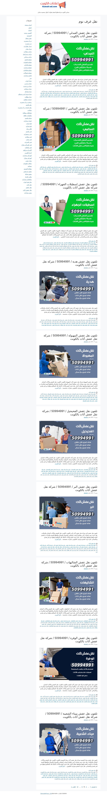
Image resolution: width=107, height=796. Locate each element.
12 (77, 787)
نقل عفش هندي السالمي (79, 172)
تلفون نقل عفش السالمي (90, 167)
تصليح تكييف (28, 59)
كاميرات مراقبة (27, 150)
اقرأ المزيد (58, 85)
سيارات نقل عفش (64, 93)
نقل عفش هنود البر (83, 550)
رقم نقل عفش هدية (80, 321)
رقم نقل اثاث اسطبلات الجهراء (75, 244)
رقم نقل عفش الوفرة (77, 698)
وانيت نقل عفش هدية (46, 325)
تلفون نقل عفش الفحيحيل (90, 469)
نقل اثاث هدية (84, 323)
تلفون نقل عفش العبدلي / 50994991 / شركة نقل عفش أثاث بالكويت (70, 34)
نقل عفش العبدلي (67, 94)
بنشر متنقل (28, 38)
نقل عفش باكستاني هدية (65, 323)
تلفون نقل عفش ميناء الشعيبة (89, 772)
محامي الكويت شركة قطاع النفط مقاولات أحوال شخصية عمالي (53, 12)
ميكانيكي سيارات (27, 179)
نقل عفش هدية (55, 323)
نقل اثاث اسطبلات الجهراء (65, 246)
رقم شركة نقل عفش (67, 91)
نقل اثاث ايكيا (83, 94)
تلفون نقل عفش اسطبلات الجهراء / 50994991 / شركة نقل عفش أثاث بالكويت (69, 186)
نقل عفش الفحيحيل (61, 473)
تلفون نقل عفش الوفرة (90, 696)
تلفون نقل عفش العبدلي (90, 91)
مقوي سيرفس (27, 171)
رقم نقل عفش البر (83, 547)
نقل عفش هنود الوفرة (71, 701)
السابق (94, 787)
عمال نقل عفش (75, 246)
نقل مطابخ (50, 96)
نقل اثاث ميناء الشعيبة (62, 775)
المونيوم (29, 36)
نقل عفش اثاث (92, 89)
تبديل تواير (29, 49)
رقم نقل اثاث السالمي (92, 168)
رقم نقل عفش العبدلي (74, 93)
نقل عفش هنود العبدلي (65, 96)
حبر (31, 78)
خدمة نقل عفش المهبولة (78, 394)
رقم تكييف (29, 105)
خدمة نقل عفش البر (81, 545)
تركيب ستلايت (28, 51)
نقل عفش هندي (93, 96)
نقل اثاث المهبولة (90, 397)
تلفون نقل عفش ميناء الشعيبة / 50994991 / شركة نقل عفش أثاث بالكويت (71, 715)
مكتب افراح (28, 177)
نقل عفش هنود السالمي (60, 172)
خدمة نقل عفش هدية (80, 320)
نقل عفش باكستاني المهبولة (46, 397)
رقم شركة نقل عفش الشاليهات (52, 620)
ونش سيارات (28, 193)
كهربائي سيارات (27, 155)
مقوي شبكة (28, 174)
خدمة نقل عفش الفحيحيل (77, 469)
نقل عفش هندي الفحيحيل (75, 474)
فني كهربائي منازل (26, 145)
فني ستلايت (28, 137)
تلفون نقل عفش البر (91, 545)
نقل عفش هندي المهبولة (84, 399)
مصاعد (30, 166)
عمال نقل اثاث (48, 93)
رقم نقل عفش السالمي (73, 168)
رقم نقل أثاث (45, 91)
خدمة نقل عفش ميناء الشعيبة (74, 772)
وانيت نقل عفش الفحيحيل (80, 476)
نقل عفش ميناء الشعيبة (81, 777)
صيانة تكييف (28, 118)
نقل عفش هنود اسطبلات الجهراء (78, 249)
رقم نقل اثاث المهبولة (92, 395)
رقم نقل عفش (83, 93)
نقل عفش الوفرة (71, 699)
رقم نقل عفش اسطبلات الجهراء (53, 244)
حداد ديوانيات (28, 89)
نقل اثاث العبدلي (90, 94)
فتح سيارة (29, 126)
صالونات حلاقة (28, 115)
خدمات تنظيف (28, 99)
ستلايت (30, 110)
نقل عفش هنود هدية (77, 325)
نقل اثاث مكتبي (75, 94)
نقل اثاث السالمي (90, 170)
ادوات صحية (28, 25)
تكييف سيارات (28, 75)
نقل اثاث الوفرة (93, 699)
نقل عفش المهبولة (67, 397)
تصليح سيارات (28, 67)
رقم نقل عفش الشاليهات (70, 622)
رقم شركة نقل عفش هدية (58, 320)
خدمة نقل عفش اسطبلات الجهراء (71, 242)
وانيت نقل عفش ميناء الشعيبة (61, 778)
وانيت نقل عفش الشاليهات (80, 627)
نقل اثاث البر (44, 547)
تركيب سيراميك (27, 54)
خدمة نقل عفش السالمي (77, 167)
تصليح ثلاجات (28, 65)
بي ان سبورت (28, 41)
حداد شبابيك (28, 91)
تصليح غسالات (28, 73)
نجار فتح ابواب (27, 182)
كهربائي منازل (28, 158)
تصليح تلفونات (28, 62)
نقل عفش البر (79, 548)
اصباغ (30, 30)
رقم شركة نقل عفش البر (59, 545)
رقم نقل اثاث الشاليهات (89, 622)
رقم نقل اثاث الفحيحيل (89, 471)
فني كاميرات (28, 142)
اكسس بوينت (28, 33)
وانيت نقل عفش (43, 96)
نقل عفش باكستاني (58, 94)
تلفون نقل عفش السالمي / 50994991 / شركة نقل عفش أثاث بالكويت (70, 110)
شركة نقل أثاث (56, 93)
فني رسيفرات (28, 134)
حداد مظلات (28, 97)
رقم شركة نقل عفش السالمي (54, 167)
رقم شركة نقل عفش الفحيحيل (53, 469)
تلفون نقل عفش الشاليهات (89, 620)
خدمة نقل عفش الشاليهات (77, 620)
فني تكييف (29, 131)
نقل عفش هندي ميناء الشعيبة (60, 777)
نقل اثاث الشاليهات (85, 624)
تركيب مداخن (28, 57)
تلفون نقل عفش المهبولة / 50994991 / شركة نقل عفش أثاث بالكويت (70, 337)
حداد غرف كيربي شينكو (25, 94)
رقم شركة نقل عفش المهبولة (54, 394)
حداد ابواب (28, 81)
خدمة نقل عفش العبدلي (78, 91)
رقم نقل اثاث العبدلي (92, 93)
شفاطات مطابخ (27, 113)
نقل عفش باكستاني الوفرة (51, 699)
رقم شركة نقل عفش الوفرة (56, 696)
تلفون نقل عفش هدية (91, 320)
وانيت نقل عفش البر (53, 550)
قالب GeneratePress (46, 793)
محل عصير (29, 161)
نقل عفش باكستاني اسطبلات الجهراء (71, 247)
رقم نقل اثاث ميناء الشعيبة (84, 773)
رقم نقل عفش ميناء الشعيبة (64, 773)
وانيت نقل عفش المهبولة (88, 400)
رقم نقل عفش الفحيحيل (70, 471)
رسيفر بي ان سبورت (26, 102)
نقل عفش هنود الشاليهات (54, 626)
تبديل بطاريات (28, 46)
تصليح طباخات (27, 70)
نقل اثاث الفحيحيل (85, 473)
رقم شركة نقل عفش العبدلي (55, 91)
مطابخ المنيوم (28, 169)
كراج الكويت (28, 153)
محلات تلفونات (27, 163)
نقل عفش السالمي (66, 170)
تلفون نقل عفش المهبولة (90, 394)
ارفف (30, 28)
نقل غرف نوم (56, 96)
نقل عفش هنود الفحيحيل (55, 474)
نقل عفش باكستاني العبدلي (46, 94)
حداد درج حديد (27, 86)
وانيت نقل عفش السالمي (83, 173)
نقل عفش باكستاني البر (60, 548)
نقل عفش (29, 187)
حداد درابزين (28, 83)
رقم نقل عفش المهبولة (74, 395)
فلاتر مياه (29, 129)
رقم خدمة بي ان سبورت (25, 107)
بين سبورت (28, 43)
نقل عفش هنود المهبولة (65, 399)
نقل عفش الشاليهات (61, 624)
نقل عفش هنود (74, 96)
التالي (73, 787)
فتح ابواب (29, 123)
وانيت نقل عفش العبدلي (91, 98)
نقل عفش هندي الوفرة (89, 701)
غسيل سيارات (28, 121)
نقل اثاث (29, 185)
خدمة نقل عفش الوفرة (79, 696)
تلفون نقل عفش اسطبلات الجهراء (88, 242)
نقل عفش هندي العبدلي (84, 96)
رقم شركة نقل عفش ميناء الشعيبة (49, 772)
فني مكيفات (28, 147)
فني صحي (29, 139)
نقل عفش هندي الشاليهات (74, 626)
